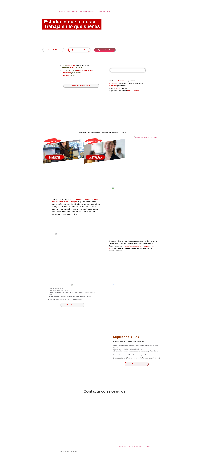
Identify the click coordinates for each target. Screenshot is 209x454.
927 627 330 (107, 426)
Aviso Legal (122, 446)
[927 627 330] (92, 427)
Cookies (147, 446)
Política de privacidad (135, 446)
